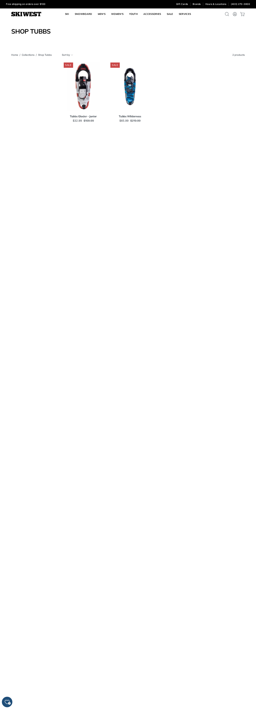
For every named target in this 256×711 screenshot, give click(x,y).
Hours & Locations (215, 4)
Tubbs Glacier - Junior (83, 116)
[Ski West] (26, 14)
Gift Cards (182, 4)
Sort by (66, 54)
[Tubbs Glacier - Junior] (83, 86)
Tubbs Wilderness (130, 116)
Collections (28, 54)
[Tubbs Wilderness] (130, 86)
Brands (197, 4)
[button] (185, 14)
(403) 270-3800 (240, 4)
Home (14, 54)
